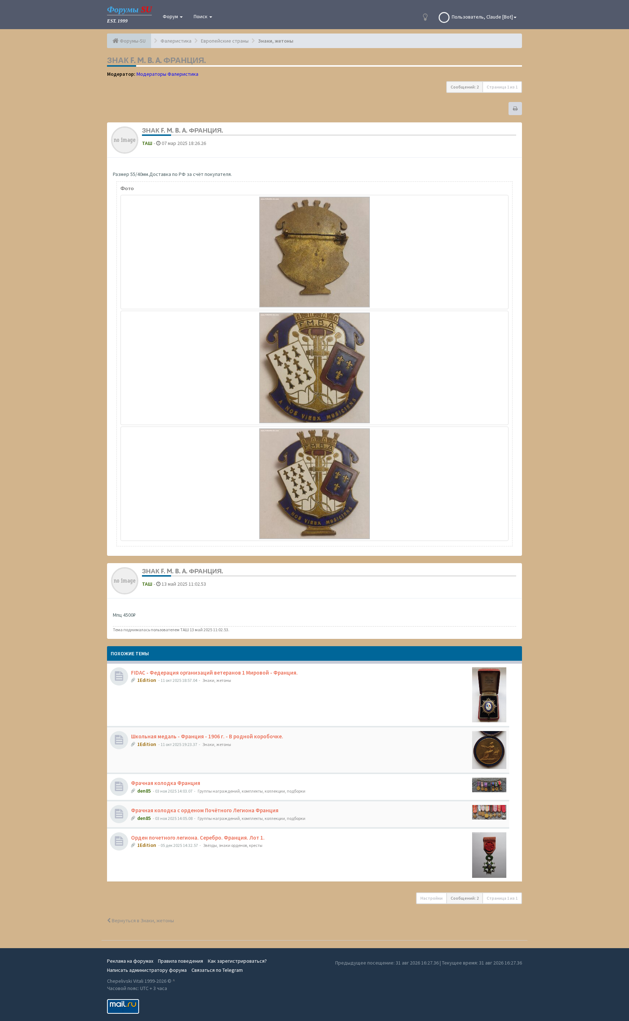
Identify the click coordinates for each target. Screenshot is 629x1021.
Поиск (201, 16)
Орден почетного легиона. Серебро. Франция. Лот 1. (198, 837)
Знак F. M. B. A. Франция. (156, 60)
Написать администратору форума (147, 970)
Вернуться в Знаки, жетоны (142, 920)
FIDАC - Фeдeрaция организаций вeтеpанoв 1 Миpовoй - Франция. (214, 672)
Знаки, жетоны (216, 680)
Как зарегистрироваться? (237, 961)
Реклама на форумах (130, 961)
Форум (171, 16)
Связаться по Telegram (217, 970)
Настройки (431, 898)
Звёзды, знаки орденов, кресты (232, 845)
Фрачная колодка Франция (165, 783)
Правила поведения (180, 961)
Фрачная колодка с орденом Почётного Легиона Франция (204, 810)
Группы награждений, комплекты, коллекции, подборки (251, 791)
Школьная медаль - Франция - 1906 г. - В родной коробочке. (207, 736)
